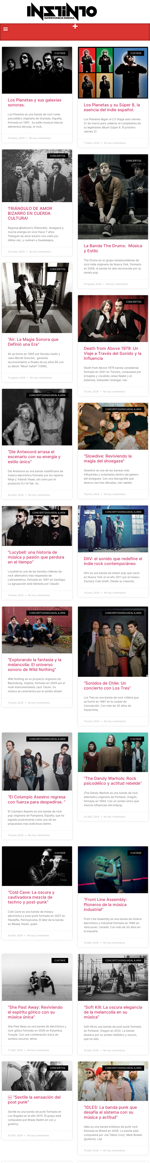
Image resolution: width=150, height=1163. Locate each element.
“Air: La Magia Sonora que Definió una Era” (33, 342)
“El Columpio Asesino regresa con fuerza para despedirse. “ (36, 799)
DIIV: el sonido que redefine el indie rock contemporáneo (113, 561)
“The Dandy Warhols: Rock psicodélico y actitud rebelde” (113, 781)
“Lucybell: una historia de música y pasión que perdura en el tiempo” (36, 557)
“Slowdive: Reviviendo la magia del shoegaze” (108, 458)
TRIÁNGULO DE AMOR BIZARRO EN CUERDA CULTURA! (30, 213)
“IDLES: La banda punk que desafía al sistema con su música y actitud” (110, 1112)
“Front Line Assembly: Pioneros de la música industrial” (105, 904)
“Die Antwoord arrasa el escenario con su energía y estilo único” (34, 456)
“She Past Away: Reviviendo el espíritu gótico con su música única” (35, 1012)
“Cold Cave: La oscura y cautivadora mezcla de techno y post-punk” (31, 897)
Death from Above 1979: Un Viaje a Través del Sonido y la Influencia (112, 353)
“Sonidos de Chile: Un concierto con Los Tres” (107, 685)
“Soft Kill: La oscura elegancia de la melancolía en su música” (113, 1012)
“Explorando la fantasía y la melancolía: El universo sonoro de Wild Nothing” (34, 664)
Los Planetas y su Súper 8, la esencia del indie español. (112, 107)
